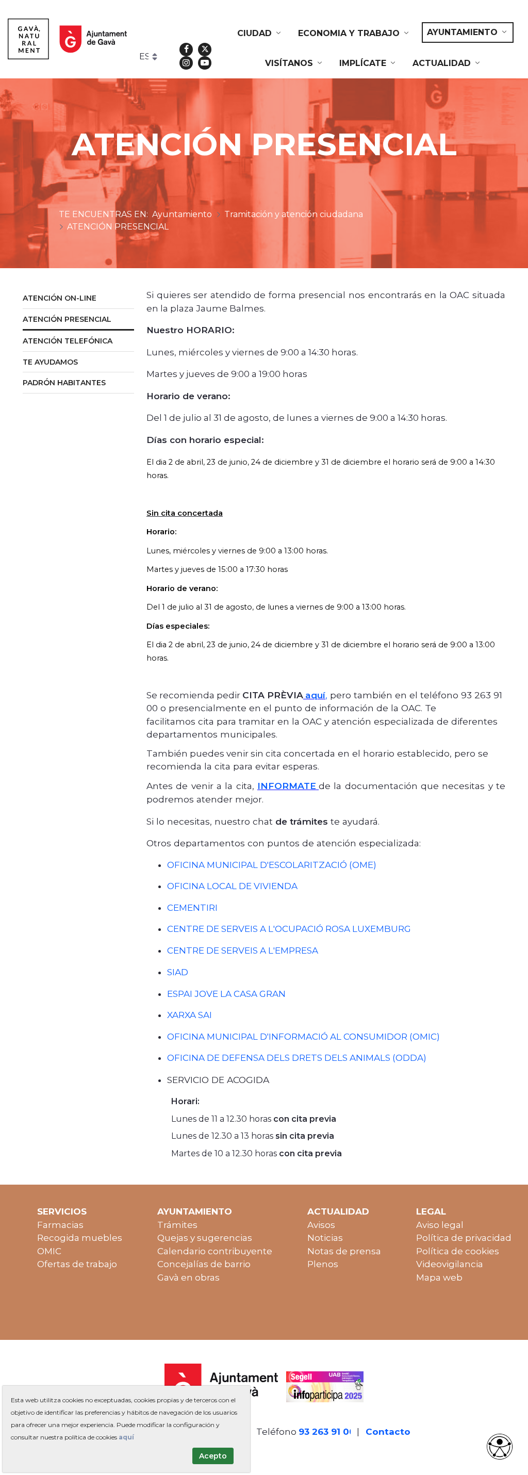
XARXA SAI (189, 1015)
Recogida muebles (79, 1238)
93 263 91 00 (327, 1432)
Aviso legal (440, 1225)
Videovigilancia (449, 1264)
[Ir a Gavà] (67, 39)
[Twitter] (204, 49)
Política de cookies (457, 1251)
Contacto (388, 1432)
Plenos (322, 1264)
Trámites (177, 1225)
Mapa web (439, 1277)
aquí (126, 1437)
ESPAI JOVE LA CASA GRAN (226, 994)
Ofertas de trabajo (77, 1264)
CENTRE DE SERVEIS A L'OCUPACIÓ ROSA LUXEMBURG (289, 929)
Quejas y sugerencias (204, 1238)
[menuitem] (260, 33)
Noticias (325, 1238)
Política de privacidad (464, 1238)
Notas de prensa (344, 1251)
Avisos (321, 1225)
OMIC (49, 1251)
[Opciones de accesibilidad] (500, 1447)
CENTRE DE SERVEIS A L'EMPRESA (242, 950)
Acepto (213, 1456)
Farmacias (60, 1225)
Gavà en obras (188, 1277)
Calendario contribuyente (214, 1251)
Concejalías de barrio (204, 1264)
